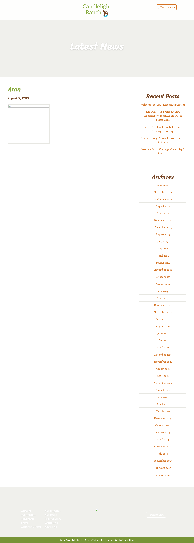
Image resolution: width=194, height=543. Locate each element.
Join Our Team (53, 518)
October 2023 (162, 276)
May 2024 (162, 248)
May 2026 (162, 184)
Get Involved (27, 518)
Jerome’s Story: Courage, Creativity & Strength (163, 151)
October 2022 (162, 319)
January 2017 (162, 475)
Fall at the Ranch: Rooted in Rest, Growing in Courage (163, 129)
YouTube (17, 7)
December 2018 (162, 446)
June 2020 (162, 397)
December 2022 (162, 305)
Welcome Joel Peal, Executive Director (162, 104)
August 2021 (163, 368)
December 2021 (162, 354)
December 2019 (163, 418)
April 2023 (163, 298)
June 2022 (162, 333)
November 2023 (163, 269)
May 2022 (162, 340)
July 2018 (163, 453)
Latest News (51, 522)
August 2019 (163, 432)
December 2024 (163, 220)
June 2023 (162, 291)
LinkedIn (21, 7)
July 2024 (163, 241)
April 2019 (163, 439)
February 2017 (163, 467)
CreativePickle (128, 540)
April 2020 (163, 404)
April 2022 (163, 347)
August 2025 (163, 206)
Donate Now (167, 7)
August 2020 (163, 390)
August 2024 (163, 234)
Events (24, 522)
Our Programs (52, 510)
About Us (26, 510)
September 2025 (163, 199)
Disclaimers (106, 540)
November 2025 (163, 192)
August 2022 (163, 326)
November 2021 (163, 361)
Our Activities (28, 514)
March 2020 (163, 411)
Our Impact (51, 514)
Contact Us (51, 526)
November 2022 (163, 312)
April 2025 (163, 213)
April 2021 (163, 375)
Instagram (10, 7)
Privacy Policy (91, 540)
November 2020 (163, 382)
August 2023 (163, 283)
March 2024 (163, 262)
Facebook (14, 7)
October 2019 (162, 425)
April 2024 (163, 255)
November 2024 (163, 227)
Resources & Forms (31, 526)
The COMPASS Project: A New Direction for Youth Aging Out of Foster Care (163, 116)
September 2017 (163, 460)
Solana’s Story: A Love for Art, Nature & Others (163, 140)
